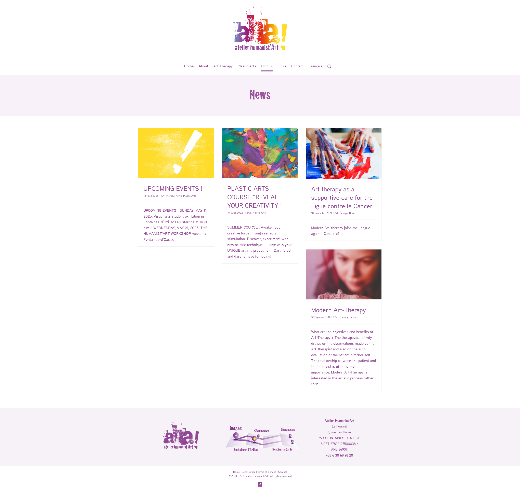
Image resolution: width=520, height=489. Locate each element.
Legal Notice (248, 471)
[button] (329, 66)
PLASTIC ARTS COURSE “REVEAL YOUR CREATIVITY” (254, 197)
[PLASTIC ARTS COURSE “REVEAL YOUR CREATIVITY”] (260, 153)
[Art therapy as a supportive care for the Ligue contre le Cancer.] (343, 153)
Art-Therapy (167, 195)
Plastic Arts (189, 195)
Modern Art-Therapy (338, 310)
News (179, 195)
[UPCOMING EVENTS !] (176, 153)
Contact (282, 471)
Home (236, 471)
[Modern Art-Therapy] (343, 274)
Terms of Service (267, 471)
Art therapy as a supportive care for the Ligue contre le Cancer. (342, 197)
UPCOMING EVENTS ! (173, 188)
